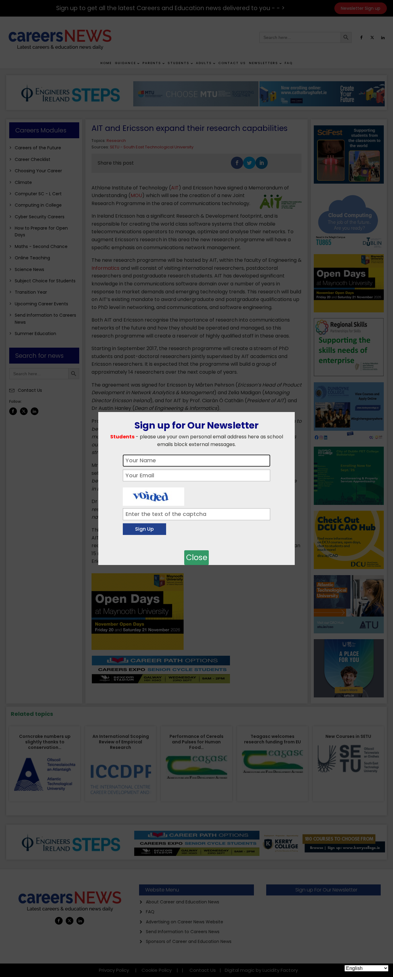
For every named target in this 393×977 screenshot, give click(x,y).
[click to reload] (153, 495)
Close (196, 557)
